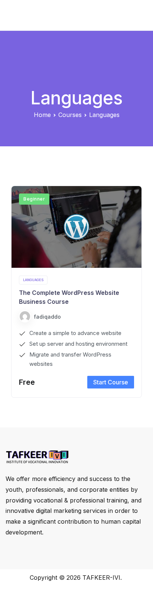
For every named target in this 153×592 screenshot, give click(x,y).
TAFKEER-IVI (101, 577)
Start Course (110, 382)
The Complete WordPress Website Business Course (69, 297)
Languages (33, 280)
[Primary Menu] (139, 15)
